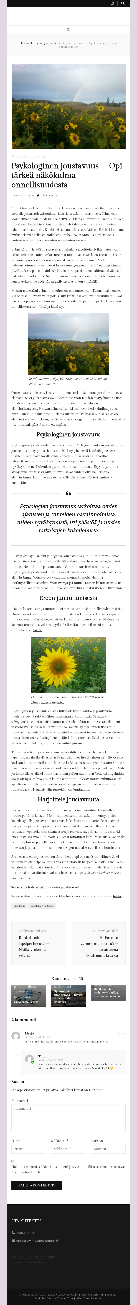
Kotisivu (97, 1141)
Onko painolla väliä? (26, 1001)
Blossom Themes (57, 1298)
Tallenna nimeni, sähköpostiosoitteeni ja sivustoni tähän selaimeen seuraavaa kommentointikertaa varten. (69, 1169)
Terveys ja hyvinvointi (29, 157)
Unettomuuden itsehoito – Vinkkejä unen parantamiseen (107, 993)
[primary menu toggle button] (68, 30)
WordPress (83, 1298)
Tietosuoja (97, 1298)
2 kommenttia (49, 195)
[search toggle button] (123, 3)
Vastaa (122, 1033)
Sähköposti (59, 1141)
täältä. (37, 630)
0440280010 (25, 1233)
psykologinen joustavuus (42, 906)
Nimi (16, 1141)
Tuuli (42, 1056)
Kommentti (19, 1101)
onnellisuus (19, 906)
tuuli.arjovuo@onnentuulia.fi (37, 1241)
